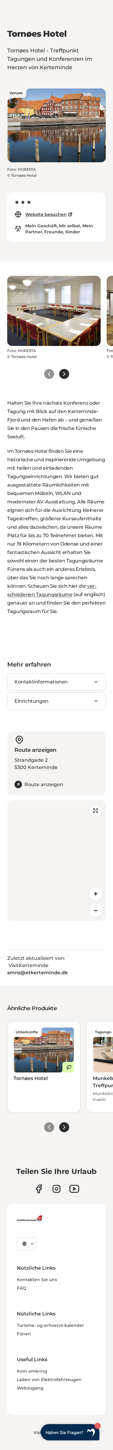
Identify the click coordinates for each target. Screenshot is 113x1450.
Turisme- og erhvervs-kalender (50, 1325)
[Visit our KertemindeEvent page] (74, 1189)
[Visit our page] (38, 1189)
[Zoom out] (95, 910)
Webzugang (30, 1388)
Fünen (24, 1333)
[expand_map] (95, 810)
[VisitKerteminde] (30, 1218)
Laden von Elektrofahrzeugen (49, 1379)
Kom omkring (32, 1371)
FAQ (21, 1288)
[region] (56, 860)
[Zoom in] (95, 893)
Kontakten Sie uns (37, 1279)
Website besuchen (46, 214)
